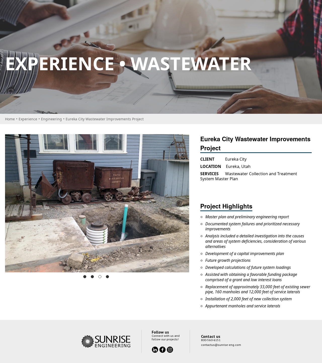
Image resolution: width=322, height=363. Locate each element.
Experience (28, 119)
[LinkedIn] (155, 349)
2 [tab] (92, 276)
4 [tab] (107, 276)
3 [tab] (99, 276)
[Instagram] (170, 349)
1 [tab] (84, 276)
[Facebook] (163, 349)
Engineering (51, 119)
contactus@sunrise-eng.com (221, 345)
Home (10, 119)
